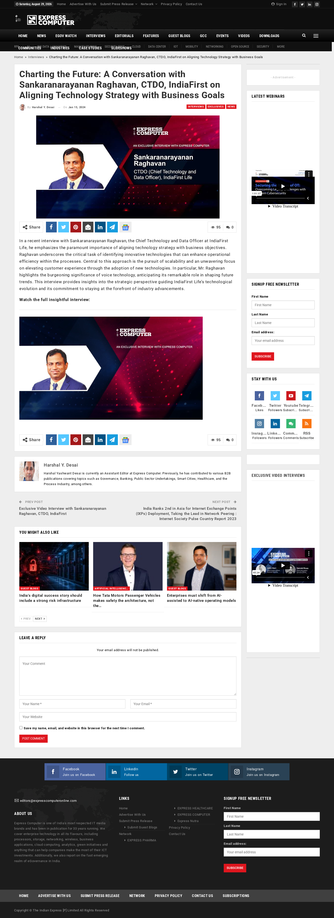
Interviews (95, 36)
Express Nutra (188, 821)
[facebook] (295, 3)
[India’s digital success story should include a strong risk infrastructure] (54, 566)
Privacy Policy (171, 4)
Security (263, 46)
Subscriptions (236, 896)
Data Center (157, 46)
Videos (244, 36)
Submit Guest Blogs (142, 827)
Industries (60, 48)
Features (151, 36)
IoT (176, 46)
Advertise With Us (83, 4)
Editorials (124, 36)
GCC (203, 36)
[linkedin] (309, 3)
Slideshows (121, 48)
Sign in (281, 4)
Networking (214, 46)
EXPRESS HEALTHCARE (195, 808)
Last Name (260, 314)
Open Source (240, 46)
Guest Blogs (179, 36)
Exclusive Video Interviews (278, 475)
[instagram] (317, 3)
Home (61, 4)
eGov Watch (66, 36)
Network (147, 4)
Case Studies (90, 48)
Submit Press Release (117, 4)
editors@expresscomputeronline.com (48, 801)
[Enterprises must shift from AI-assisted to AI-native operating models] (201, 566)
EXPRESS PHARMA (141, 840)
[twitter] (302, 3)
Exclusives (216, 106)
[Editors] (16, 801)
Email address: (263, 332)
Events (222, 36)
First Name (260, 296)
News (41, 36)
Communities (29, 48)
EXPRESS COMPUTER (194, 814)
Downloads (269, 36)
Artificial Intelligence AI (112, 588)
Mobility (192, 46)
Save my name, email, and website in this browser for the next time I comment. (84, 728)
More (281, 46)
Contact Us (194, 4)
